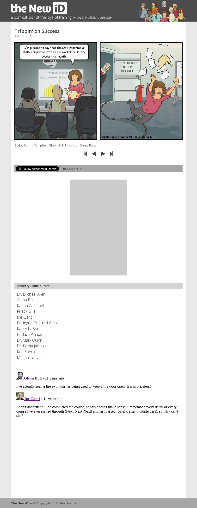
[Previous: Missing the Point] (94, 154)
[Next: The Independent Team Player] (103, 154)
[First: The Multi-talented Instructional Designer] (85, 154)
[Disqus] (98, 430)
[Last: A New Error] (112, 154)
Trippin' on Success (37, 31)
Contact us (74, 169)
